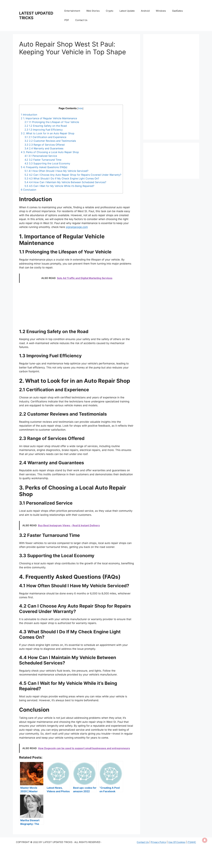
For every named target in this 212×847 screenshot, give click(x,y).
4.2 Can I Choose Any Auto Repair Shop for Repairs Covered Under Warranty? (73, 174)
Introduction (29, 114)
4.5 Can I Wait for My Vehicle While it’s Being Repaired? (59, 185)
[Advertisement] (76, 83)
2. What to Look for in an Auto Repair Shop (47, 133)
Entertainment (72, 10)
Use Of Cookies (176, 842)
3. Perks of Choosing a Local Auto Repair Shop (50, 152)
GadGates (177, 10)
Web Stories (93, 10)
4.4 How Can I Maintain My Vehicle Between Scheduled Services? (65, 182)
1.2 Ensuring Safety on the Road (46, 125)
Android (145, 10)
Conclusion (28, 189)
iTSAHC (191, 842)
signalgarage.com (77, 227)
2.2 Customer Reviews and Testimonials (50, 140)
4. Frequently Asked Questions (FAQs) (44, 167)
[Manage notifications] (204, 840)
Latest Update (127, 10)
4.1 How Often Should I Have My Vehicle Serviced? (56, 170)
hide (80, 108)
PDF (66, 20)
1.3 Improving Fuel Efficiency (44, 129)
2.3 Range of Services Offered (45, 144)
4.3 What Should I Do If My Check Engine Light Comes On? (62, 178)
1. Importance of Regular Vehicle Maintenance (49, 118)
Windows (161, 10)
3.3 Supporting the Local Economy (47, 163)
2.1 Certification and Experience (45, 137)
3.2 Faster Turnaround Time (43, 159)
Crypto (109, 10)
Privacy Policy (158, 842)
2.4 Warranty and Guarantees (44, 148)
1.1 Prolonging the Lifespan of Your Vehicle (52, 122)
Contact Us (81, 20)
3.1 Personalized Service (41, 155)
